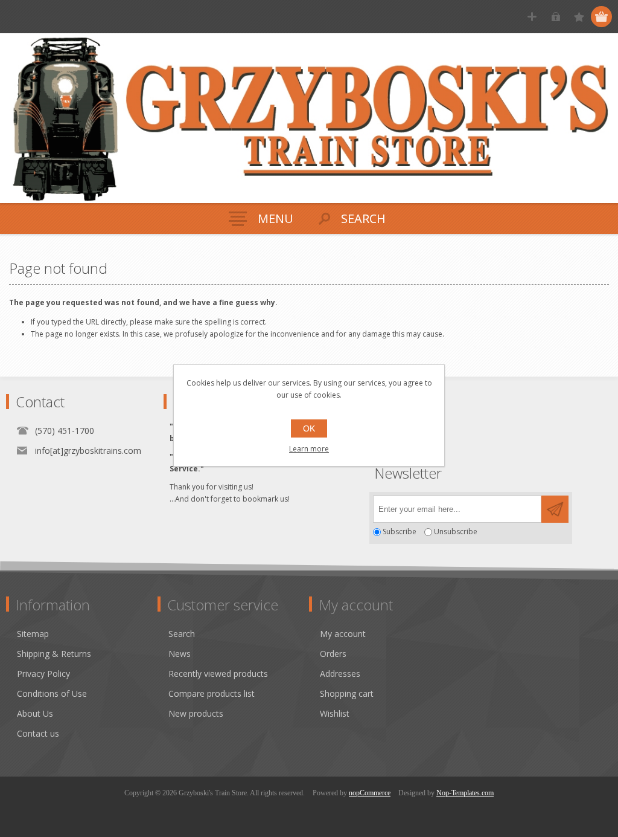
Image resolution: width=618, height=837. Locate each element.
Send (555, 509)
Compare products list (211, 693)
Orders (333, 653)
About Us (35, 713)
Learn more (309, 449)
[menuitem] (87, 634)
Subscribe (399, 532)
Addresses (340, 673)
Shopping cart (347, 693)
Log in (555, 16)
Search (181, 633)
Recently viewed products (218, 673)
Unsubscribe (455, 532)
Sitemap (33, 633)
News (179, 653)
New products (195, 713)
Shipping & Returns (54, 653)
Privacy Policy (43, 673)
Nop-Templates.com (465, 793)
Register (532, 16)
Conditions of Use (52, 693)
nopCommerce (369, 793)
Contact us (38, 733)
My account (343, 633)
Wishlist (334, 713)
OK (309, 428)
